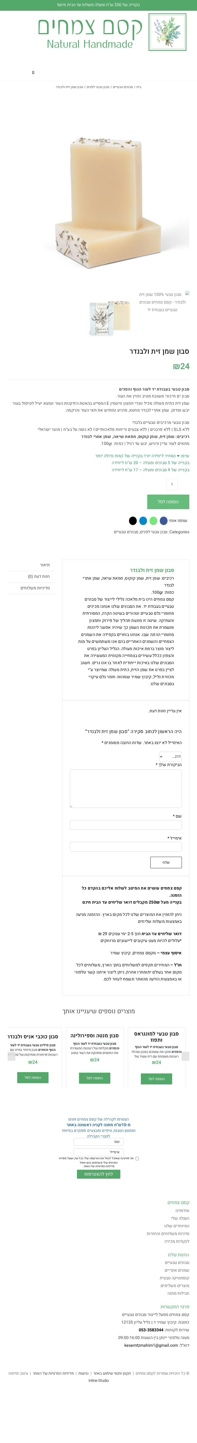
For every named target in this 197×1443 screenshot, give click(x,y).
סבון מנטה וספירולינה (95, 1035)
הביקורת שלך (169, 765)
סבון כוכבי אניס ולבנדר (32, 1036)
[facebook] (187, 1359)
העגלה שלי (180, 1218)
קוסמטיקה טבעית (174, 1278)
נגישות (83, 1373)
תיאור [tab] (45, 565)
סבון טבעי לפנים (154, 532)
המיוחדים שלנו (176, 1226)
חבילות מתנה (178, 1293)
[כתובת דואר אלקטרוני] (133, 520)
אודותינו (182, 1211)
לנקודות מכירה (176, 1241)
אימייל (175, 838)
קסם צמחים (178, 1202)
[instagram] (179, 1359)
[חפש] (47, 73)
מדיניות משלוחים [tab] (35, 588)
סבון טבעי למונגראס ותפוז (156, 1037)
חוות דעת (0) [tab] (39, 576)
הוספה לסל (168, 501)
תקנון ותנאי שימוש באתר (112, 1373)
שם (177, 816)
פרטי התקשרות (175, 1306)
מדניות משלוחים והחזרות (168, 1234)
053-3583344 (151, 1330)
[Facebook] (164, 520)
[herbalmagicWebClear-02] (112, 13)
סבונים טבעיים (126, 532)
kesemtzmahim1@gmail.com (151, 1345)
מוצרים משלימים (175, 1286)
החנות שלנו (178, 1254)
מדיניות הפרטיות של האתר (99, 1166)
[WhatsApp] (153, 520)
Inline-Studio (98, 1380)
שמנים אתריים (177, 1270)
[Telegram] (143, 520)
